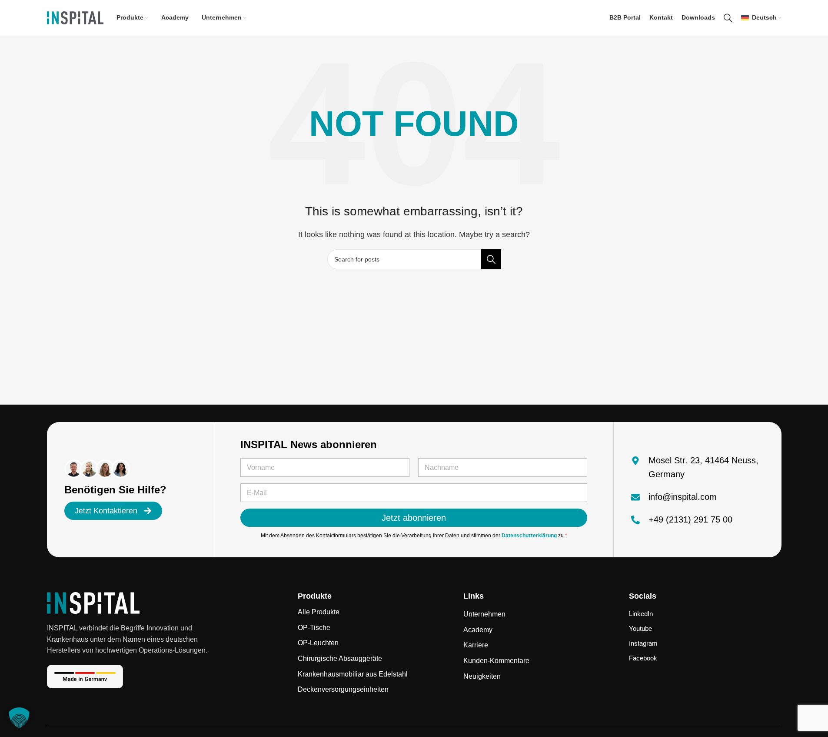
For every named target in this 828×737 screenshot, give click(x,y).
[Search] (728, 18)
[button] (19, 718)
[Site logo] (75, 17)
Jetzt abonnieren (414, 518)
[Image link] (93, 602)
